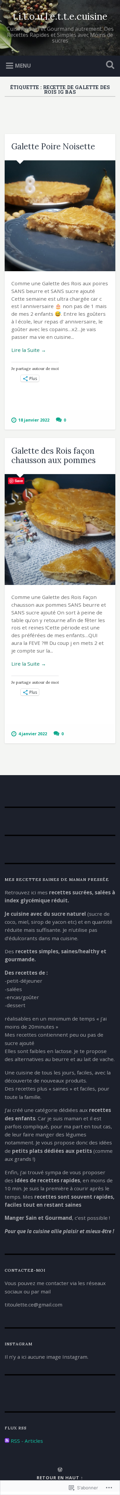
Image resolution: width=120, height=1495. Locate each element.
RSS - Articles (27, 1440)
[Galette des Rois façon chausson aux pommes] (60, 529)
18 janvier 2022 (33, 420)
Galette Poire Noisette (53, 146)
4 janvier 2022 (32, 734)
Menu (23, 65)
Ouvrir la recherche (108, 65)
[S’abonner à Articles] (7, 1440)
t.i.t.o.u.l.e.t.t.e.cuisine (60, 16)
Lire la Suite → (28, 350)
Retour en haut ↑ (60, 1478)
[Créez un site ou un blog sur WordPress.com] (60, 1470)
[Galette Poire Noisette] (60, 215)
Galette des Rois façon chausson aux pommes (53, 456)
